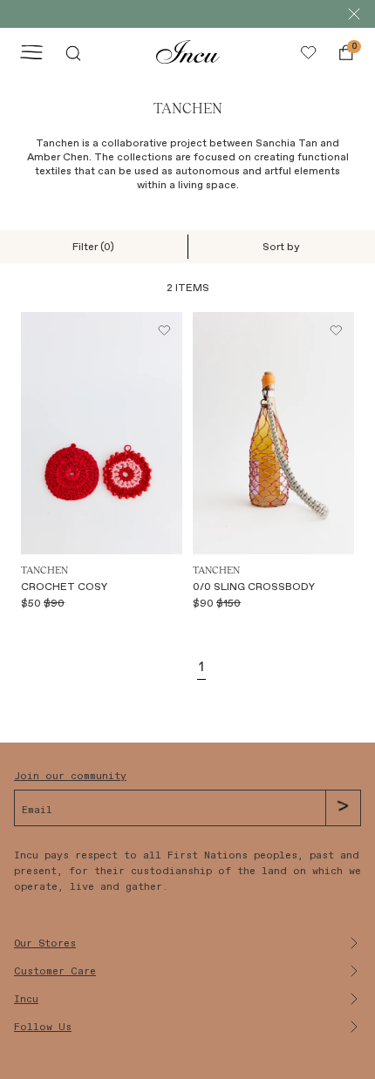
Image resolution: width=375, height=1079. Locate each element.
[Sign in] (308, 52)
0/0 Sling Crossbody (254, 587)
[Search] (73, 52)
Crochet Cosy (64, 587)
